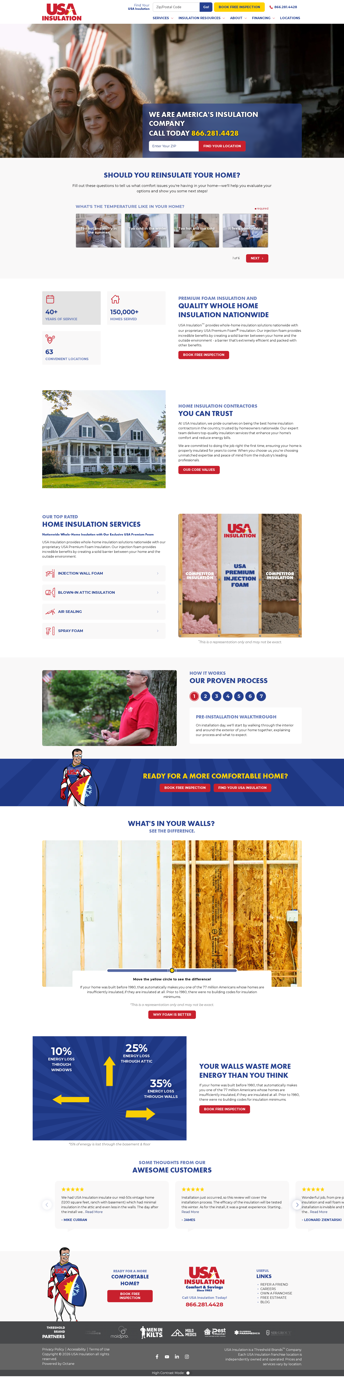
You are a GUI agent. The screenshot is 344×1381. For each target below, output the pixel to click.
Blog (265, 1302)
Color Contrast (189, 1373)
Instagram (187, 1357)
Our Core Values (199, 470)
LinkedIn (177, 1357)
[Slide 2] (216, 696)
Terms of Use (99, 1349)
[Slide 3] (228, 696)
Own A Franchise (276, 1293)
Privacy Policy (53, 1349)
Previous (47, 1205)
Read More (94, 1212)
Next (256, 258)
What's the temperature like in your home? (130, 206)
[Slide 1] (205, 696)
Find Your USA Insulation (242, 788)
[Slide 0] (194, 696)
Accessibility (76, 1349)
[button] (163, 18)
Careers (268, 1289)
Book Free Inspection (239, 7)
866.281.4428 (285, 7)
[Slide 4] (239, 696)
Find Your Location (222, 146)
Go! (206, 7)
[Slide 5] (250, 696)
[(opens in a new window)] (109, 1332)
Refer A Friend (274, 1284)
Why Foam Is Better (172, 1014)
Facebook (157, 1357)
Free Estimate (273, 1298)
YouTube (167, 1357)
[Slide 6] (261, 696)
